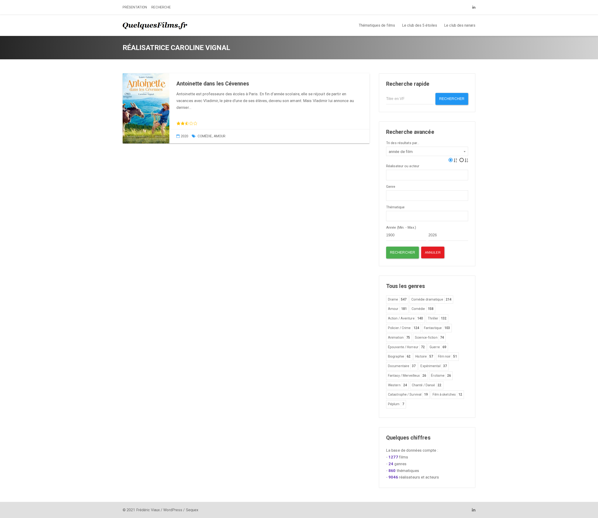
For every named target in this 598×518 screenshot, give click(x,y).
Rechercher (451, 99)
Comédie (205, 136)
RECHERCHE (161, 7)
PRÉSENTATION (135, 7)
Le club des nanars (459, 25)
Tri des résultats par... (402, 143)
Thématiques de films (377, 25)
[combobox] (427, 151)
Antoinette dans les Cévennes (212, 84)
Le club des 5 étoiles (419, 25)
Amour (220, 136)
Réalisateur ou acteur (402, 166)
